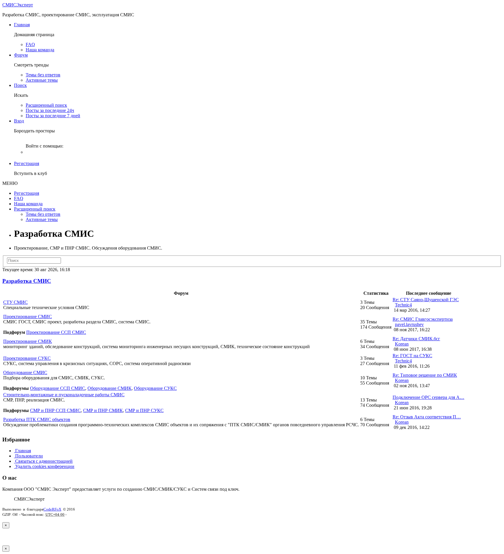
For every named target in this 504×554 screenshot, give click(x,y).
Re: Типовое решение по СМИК (425, 375)
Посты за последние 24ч (50, 110)
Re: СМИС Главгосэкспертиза (423, 319)
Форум (21, 54)
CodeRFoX (52, 509)
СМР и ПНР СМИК (103, 410)
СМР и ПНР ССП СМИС (55, 410)
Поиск (20, 85)
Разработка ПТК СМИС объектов (36, 419)
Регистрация (26, 163)
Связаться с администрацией (43, 461)
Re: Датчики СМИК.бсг (416, 338)
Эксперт (17, 4)
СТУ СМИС (15, 302)
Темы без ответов (43, 74)
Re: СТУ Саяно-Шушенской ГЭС (426, 299)
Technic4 (403, 304)
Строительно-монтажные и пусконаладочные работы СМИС (64, 394)
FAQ (30, 44)
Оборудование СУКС (155, 388)
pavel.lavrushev (409, 324)
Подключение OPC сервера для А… (428, 397)
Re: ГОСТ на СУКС (412, 355)
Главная (22, 24)
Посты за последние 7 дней (53, 115)
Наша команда (40, 49)
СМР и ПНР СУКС (144, 410)
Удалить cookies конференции (44, 466)
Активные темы (42, 80)
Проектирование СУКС (27, 358)
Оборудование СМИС (25, 372)
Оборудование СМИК (110, 388)
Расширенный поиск (46, 105)
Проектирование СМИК (27, 341)
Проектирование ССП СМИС (56, 332)
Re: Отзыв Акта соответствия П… (427, 416)
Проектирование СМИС (27, 316)
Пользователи (28, 455)
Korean (402, 343)
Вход (19, 120)
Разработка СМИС (26, 281)
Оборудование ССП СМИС (57, 388)
